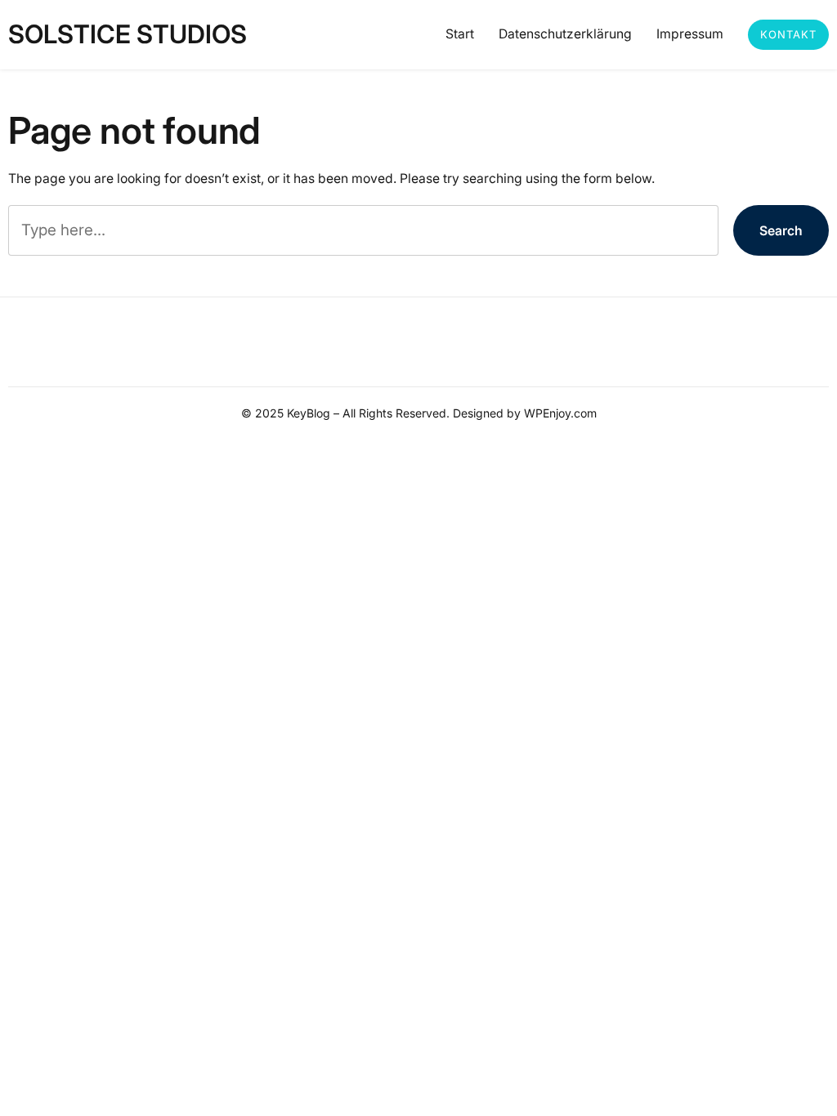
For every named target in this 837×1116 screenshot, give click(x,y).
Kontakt (788, 34)
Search (781, 231)
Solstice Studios (127, 34)
